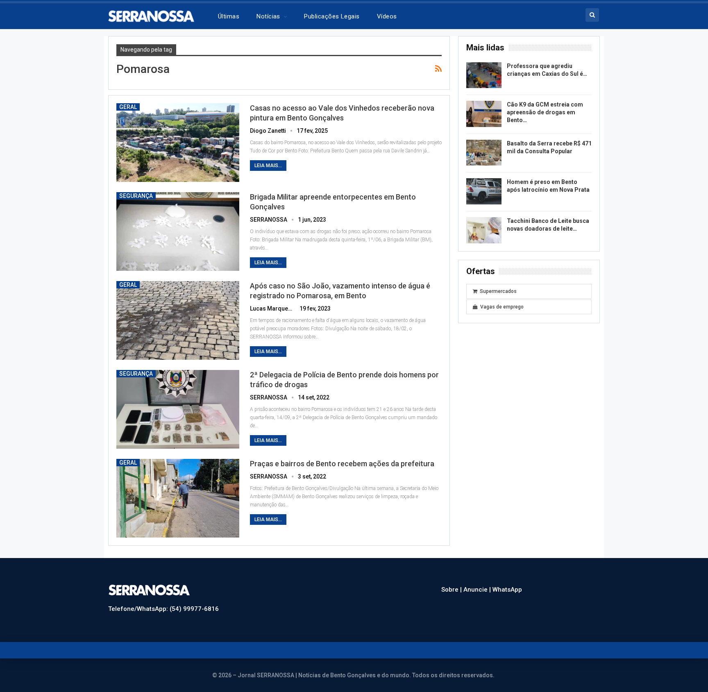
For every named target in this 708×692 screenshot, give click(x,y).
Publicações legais (331, 16)
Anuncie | (477, 589)
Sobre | (452, 589)
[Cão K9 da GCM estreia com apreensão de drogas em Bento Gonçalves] (484, 114)
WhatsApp (507, 589)
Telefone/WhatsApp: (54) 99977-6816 (163, 609)
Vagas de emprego (502, 307)
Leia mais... (268, 165)
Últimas (228, 16)
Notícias (268, 16)
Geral (128, 107)
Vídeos (387, 16)
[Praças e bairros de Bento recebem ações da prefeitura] (177, 498)
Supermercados (498, 291)
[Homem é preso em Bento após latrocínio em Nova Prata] (484, 191)
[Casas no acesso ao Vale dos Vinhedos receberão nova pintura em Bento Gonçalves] (177, 142)
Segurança (136, 196)
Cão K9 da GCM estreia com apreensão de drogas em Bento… (545, 112)
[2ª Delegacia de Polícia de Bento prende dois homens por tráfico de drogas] (177, 409)
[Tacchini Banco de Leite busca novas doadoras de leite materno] (484, 230)
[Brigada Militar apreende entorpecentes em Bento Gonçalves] (177, 231)
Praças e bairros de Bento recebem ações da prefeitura (342, 463)
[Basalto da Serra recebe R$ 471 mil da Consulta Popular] (484, 153)
